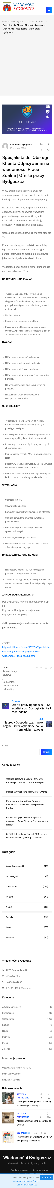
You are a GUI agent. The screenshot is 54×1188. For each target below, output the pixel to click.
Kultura (27, 896)
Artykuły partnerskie (27, 866)
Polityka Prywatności (12, 1074)
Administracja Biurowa (10, 673)
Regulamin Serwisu (11, 1080)
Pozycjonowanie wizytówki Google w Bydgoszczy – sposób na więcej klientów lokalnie (25, 804)
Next (41, 719)
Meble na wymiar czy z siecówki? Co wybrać (26, 792)
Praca (27, 927)
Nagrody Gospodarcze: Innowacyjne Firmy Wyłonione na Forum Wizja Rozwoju (23, 726)
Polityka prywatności (19, 1170)
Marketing (9, 689)
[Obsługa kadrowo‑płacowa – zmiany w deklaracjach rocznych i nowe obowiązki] (8, 1098)
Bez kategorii (27, 876)
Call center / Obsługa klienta (11, 684)
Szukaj (5, 745)
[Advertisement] (27, 63)
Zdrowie (27, 937)
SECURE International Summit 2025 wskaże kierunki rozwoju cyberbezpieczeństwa (26, 836)
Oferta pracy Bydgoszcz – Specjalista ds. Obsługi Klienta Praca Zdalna (32, 708)
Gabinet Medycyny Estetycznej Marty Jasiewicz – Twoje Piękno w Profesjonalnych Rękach (27, 821)
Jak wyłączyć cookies (27, 1185)
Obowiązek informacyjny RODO (16, 1068)
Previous (16, 701)
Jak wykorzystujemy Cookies (26, 1181)
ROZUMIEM (46, 1177)
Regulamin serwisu (40, 1170)
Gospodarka (27, 886)
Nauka (27, 907)
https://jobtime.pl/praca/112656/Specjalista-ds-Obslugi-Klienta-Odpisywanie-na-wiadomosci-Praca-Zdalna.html (26, 651)
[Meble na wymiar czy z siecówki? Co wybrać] (8, 1117)
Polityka (27, 917)
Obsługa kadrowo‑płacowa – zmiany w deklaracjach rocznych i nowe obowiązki (25, 781)
